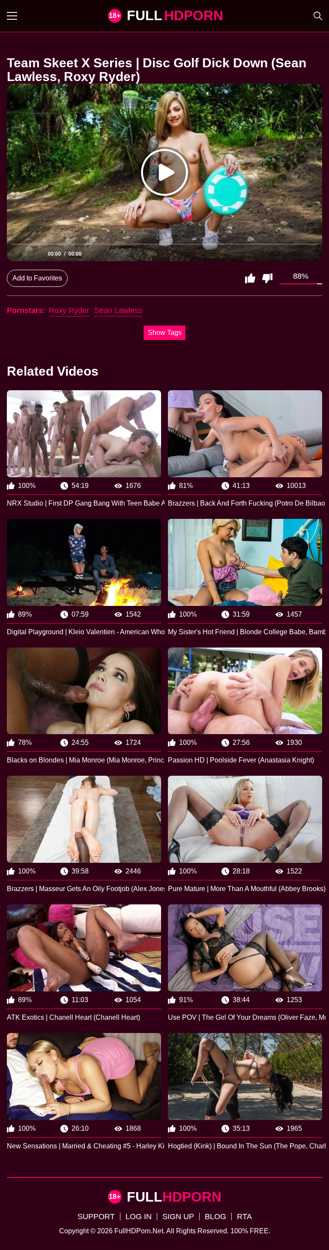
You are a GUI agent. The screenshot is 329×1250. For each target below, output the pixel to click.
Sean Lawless (118, 310)
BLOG (215, 1216)
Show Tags (165, 332)
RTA (244, 1216)
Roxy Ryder (69, 310)
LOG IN (139, 1216)
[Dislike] (267, 278)
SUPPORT (96, 1216)
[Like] (250, 278)
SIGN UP (178, 1216)
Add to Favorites (37, 278)
